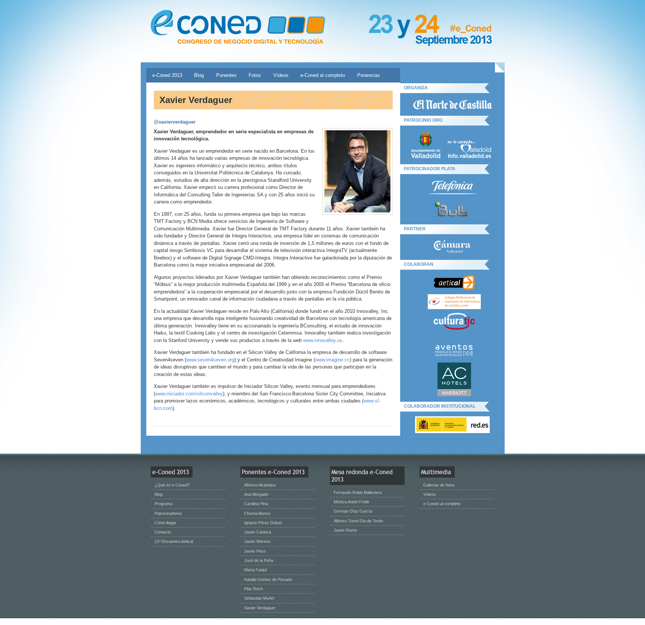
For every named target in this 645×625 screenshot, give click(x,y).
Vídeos (281, 75)
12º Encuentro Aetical (174, 541)
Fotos (255, 75)
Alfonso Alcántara (259, 485)
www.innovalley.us (322, 340)
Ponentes (226, 75)
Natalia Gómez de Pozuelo (268, 579)
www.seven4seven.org (210, 360)
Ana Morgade (256, 494)
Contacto (163, 532)
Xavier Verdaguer (259, 608)
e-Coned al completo (322, 75)
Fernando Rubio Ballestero (358, 492)
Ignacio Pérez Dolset (263, 522)
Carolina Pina (256, 503)
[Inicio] (238, 27)
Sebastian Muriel (259, 598)
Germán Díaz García (353, 511)
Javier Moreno (257, 541)
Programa (163, 503)
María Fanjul (255, 570)
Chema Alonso (257, 513)
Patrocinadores (168, 513)
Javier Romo (345, 530)
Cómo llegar (165, 522)
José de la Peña (258, 560)
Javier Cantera (257, 532)
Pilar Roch (253, 589)
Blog (199, 75)
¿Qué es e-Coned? (172, 485)
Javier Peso (255, 551)
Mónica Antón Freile (351, 502)
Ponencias (368, 75)
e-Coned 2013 (167, 75)
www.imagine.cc (332, 360)
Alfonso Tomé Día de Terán (358, 521)
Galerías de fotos (439, 485)
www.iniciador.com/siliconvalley (189, 394)
